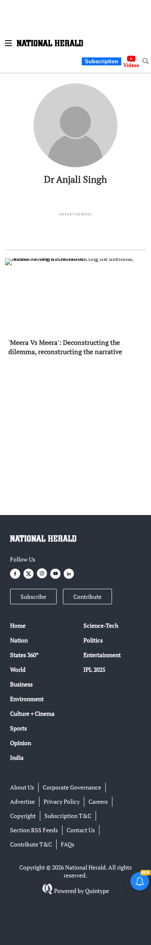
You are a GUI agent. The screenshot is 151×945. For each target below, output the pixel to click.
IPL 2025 (94, 669)
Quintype (97, 891)
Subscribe (33, 597)
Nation (19, 640)
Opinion (20, 743)
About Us (22, 787)
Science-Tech (100, 625)
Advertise (22, 801)
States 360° (24, 655)
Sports (18, 728)
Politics (93, 640)
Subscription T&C (67, 816)
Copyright (23, 816)
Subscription (101, 61)
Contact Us (81, 830)
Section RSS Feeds (34, 830)
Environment (27, 699)
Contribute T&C (31, 844)
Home (18, 625)
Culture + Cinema (32, 713)
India (16, 757)
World (18, 669)
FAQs (67, 844)
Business (21, 684)
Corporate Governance (72, 787)
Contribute (87, 597)
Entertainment (102, 655)
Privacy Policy (62, 801)
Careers (98, 801)
